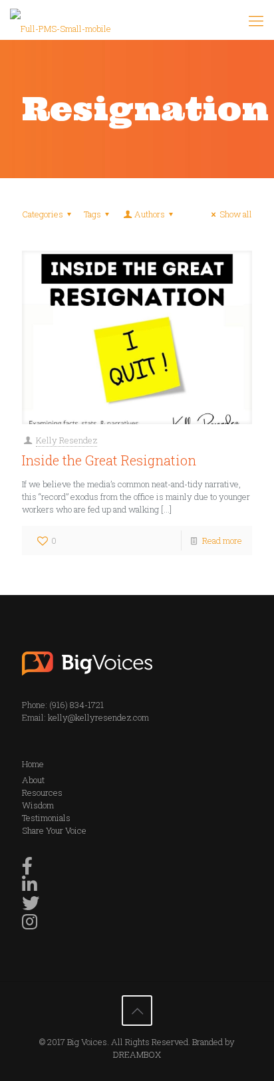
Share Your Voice (54, 830)
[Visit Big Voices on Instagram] (29, 925)
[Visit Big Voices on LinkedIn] (29, 888)
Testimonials (46, 818)
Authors (149, 214)
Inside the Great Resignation (109, 460)
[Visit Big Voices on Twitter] (30, 906)
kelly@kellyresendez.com (98, 717)
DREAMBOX (137, 1054)
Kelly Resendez (66, 440)
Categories (42, 214)
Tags (92, 214)
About (33, 780)
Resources (42, 792)
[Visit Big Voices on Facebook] (27, 869)
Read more (222, 540)
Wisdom (38, 805)
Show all (235, 214)
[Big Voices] (60, 20)
